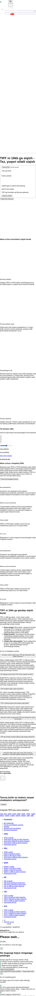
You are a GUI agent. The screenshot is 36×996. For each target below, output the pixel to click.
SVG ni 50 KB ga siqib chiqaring (15, 911)
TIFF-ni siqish (8, 895)
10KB (9, 814)
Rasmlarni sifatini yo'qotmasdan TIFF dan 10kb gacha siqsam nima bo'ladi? (18, 718)
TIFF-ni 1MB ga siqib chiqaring (14, 901)
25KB (23, 814)
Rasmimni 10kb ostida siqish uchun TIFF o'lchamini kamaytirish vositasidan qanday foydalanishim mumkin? (18, 753)
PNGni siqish (8, 852)
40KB (33, 814)
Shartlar (6, 826)
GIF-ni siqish (8, 881)
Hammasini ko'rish (10, 844)
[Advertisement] (18, 218)
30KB (28, 814)
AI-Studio (8, 14)
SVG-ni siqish (8, 910)
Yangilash (3, 804)
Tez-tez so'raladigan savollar (13, 825)
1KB (1, 814)
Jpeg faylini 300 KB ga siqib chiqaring (17, 841)
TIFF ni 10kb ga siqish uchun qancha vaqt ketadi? (15, 703)
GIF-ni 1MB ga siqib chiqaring (14, 886)
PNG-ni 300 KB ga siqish (12, 855)
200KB (18, 815)
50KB (2, 815)
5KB (5, 814)
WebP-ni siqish (9, 866)
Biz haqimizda (9, 823)
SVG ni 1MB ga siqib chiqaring (14, 915)
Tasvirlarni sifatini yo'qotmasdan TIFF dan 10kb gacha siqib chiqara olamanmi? (18, 655)
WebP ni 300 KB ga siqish (13, 870)
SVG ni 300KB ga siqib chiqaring (15, 913)
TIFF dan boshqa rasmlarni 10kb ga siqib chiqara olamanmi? (17, 737)
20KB (19, 814)
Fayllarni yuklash (7, 196)
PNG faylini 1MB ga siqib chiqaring (16, 857)
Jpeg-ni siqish (8, 837)
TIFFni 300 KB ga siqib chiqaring (15, 899)
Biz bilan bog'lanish (10, 830)
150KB (12, 815)
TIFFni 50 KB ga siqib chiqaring (14, 897)
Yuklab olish (7, 199)
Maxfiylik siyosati (9, 922)
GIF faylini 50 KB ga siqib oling (14, 883)
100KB (7, 815)
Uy (4, 920)
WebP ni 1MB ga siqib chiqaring (15, 872)
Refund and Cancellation (12, 828)
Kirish (16, 14)
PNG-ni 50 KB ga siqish (12, 854)
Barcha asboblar (9, 10)
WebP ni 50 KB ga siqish (12, 868)
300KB (23, 815)
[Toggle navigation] (10, 1)
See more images (6, 456)
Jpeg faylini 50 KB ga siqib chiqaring (16, 839)
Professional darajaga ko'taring (9, 479)
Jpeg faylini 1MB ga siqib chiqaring (16, 843)
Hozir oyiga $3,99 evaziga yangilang (11, 971)
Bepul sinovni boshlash (7, 969)
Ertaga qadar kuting (28, 971)
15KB (14, 814)
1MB (28, 815)
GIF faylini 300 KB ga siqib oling (15, 884)
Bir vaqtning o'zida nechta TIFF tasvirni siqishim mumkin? (17, 674)
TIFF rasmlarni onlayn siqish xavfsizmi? (12, 689)
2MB (32, 815)
